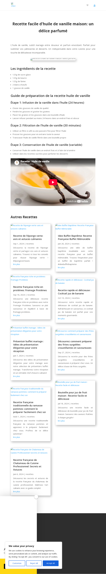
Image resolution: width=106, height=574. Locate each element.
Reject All (34, 563)
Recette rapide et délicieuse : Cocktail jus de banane (74, 292)
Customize (17, 563)
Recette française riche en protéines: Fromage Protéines (30, 288)
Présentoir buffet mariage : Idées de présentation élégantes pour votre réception (28, 346)
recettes (30, 243)
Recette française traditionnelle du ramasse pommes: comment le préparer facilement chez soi (29, 407)
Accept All (51, 563)
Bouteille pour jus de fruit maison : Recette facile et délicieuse (72, 395)
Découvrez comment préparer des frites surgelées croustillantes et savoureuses (75, 344)
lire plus (16, 264)
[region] (33, 555)
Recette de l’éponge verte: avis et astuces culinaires (28, 237)
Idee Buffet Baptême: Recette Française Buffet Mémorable (75, 237)
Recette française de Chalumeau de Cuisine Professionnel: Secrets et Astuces (27, 464)
